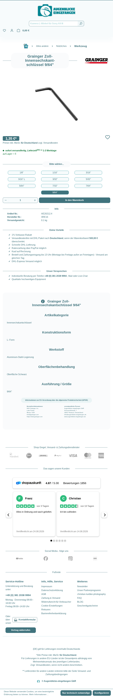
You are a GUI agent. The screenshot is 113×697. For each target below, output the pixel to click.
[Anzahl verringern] (6, 200)
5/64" (21, 186)
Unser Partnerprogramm (89, 590)
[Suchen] (81, 23)
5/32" (88, 179)
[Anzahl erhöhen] (35, 200)
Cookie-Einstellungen (52, 606)
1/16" (55, 172)
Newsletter (82, 586)
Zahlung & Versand (50, 598)
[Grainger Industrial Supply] (96, 60)
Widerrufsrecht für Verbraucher (56, 602)
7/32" (55, 186)
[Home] (27, 47)
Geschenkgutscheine (87, 606)
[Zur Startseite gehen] (56, 11)
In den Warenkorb (74, 200)
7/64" (88, 186)
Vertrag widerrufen (20, 630)
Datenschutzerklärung (52, 590)
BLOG (80, 602)
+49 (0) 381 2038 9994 (56, 276)
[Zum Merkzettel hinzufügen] (107, 137)
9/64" (55, 192)
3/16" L (21, 179)
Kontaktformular (27, 619)
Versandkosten (43, 665)
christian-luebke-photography (91, 594)
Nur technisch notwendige (76, 693)
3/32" (55, 179)
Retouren (45, 609)
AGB (43, 594)
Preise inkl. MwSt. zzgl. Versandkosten (30, 143)
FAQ (79, 598)
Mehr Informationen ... (39, 694)
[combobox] (53, 23)
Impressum (46, 586)
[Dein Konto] (12, 30)
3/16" (88, 172)
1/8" (22, 172)
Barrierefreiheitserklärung (53, 613)
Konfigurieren (102, 693)
